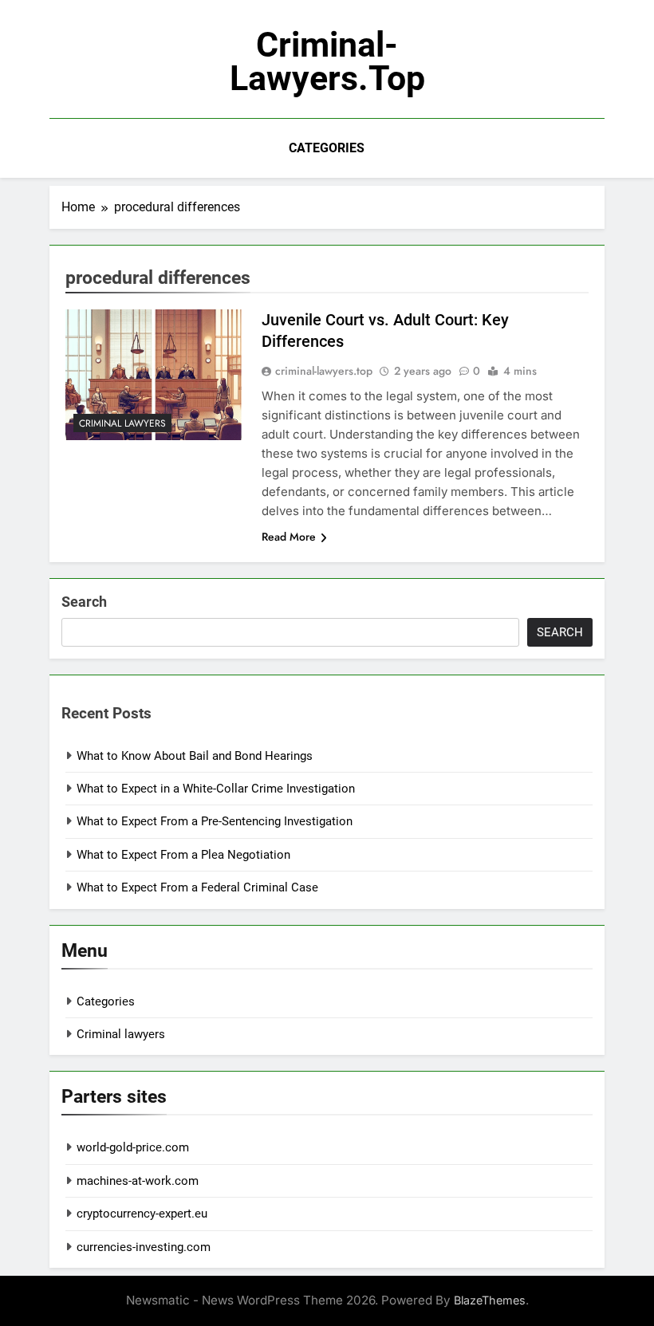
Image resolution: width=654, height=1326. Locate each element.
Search (84, 601)
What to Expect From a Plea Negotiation (183, 855)
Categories (326, 147)
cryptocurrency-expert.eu (142, 1213)
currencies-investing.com (144, 1247)
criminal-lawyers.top (327, 61)
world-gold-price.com (133, 1147)
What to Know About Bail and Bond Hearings (195, 756)
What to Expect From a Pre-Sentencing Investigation (215, 821)
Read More (289, 537)
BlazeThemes (490, 1300)
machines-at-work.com (138, 1181)
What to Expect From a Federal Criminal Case (197, 887)
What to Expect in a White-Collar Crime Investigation (216, 788)
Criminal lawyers (122, 423)
